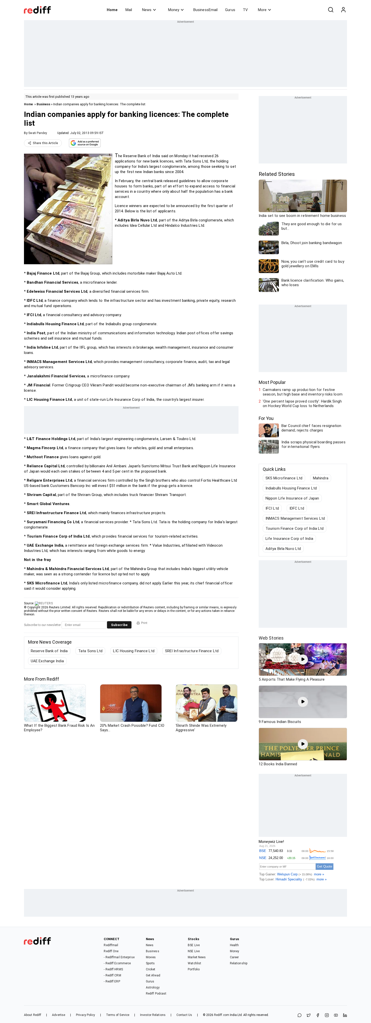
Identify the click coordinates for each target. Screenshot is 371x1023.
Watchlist (194, 963)
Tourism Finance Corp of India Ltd (295, 528)
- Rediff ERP (112, 981)
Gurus (230, 10)
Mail (128, 10)
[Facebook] (318, 1015)
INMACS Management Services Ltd (295, 518)
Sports (150, 963)
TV (245, 10)
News (146, 10)
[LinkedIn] (345, 1015)
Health (234, 945)
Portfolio (194, 969)
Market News (197, 957)
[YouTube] (336, 1015)
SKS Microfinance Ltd (284, 478)
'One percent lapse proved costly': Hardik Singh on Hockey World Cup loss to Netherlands (302, 403)
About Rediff (32, 1015)
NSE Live (194, 951)
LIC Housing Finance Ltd (133, 651)
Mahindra (320, 478)
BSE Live (194, 945)
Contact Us (184, 1015)
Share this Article (45, 143)
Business (43, 104)
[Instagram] (327, 1015)
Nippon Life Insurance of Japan (292, 498)
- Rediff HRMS (113, 969)
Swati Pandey (37, 133)
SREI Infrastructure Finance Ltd (192, 651)
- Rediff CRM (112, 975)
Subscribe (119, 625)
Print (144, 623)
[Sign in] (343, 10)
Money (173, 10)
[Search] (330, 10)
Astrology (153, 987)
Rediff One (111, 951)
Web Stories (271, 638)
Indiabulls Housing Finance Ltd (291, 488)
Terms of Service (117, 1015)
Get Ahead (153, 975)
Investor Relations (153, 1015)
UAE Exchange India (47, 661)
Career (234, 957)
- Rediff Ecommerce (117, 963)
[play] (303, 659)
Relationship (238, 963)
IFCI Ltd (272, 508)
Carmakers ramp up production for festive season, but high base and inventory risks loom (302, 392)
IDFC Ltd (296, 508)
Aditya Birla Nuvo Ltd (283, 548)
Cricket (150, 969)
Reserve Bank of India (49, 651)
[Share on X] (309, 1015)
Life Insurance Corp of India (289, 538)
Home (112, 10)
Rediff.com (221, 1015)
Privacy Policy (85, 1015)
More (262, 10)
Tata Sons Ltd (90, 651)
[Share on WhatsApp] (300, 1015)
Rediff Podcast (156, 993)
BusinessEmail (205, 10)
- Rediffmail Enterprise (119, 957)
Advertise (58, 1015)
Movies (151, 957)
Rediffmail (111, 945)
